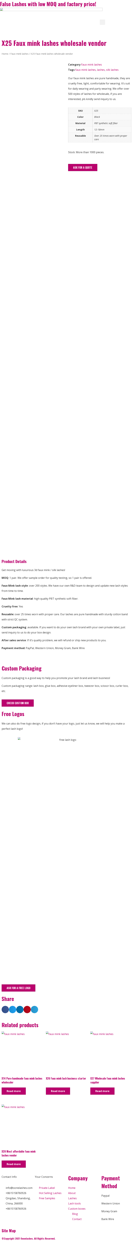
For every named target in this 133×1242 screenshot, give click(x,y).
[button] (82, 167)
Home (5, 53)
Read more (14, 1091)
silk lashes (112, 70)
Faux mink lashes (19, 53)
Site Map (9, 1230)
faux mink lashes (85, 70)
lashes (101, 70)
